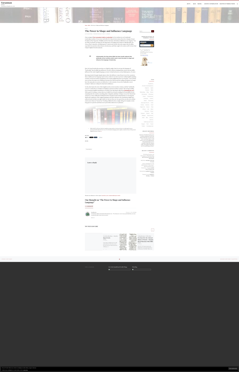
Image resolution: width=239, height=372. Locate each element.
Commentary (150, 96)
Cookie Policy (25, 370)
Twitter (143, 126)
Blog (148, 92)
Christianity (144, 94)
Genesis (147, 104)
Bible (89, 25)
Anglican (147, 87)
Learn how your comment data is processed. (110, 195)
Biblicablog (142, 92)
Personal (147, 111)
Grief (152, 104)
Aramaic (147, 90)
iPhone (144, 109)
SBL (147, 117)
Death (145, 100)
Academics (150, 83)
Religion (144, 115)
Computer (146, 98)
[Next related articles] (152, 230)
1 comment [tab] (89, 206)
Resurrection (150, 115)
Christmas (151, 94)
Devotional (150, 100)
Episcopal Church (145, 102)
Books (151, 92)
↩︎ (101, 131)
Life (148, 109)
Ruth (143, 117)
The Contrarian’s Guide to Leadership (102, 37)
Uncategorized (150, 126)
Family (142, 104)
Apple (152, 87)
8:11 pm (134, 212)
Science (151, 117)
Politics (147, 113)
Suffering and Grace (148, 121)
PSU (152, 113)
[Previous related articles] (149, 230)
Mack (152, 109)
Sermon (151, 119)
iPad (152, 106)
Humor (147, 106)
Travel (151, 123)
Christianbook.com (129, 90)
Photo (152, 111)
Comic (144, 96)
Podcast (143, 113)
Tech (148, 123)
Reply (93, 217)
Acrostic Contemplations (147, 85)
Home (86, 25)
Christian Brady (89, 33)
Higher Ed (142, 106)
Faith (152, 102)
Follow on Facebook (89, 267)
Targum (143, 123)
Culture (151, 98)
